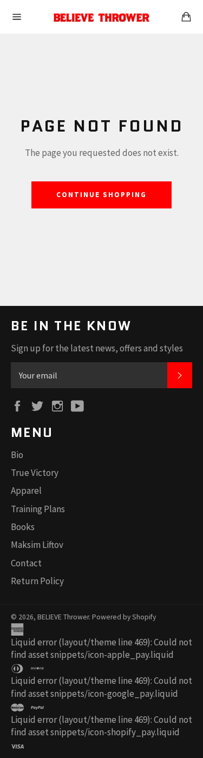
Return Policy (37, 581)
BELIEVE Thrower (63, 617)
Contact (26, 563)
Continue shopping (101, 194)
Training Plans (38, 509)
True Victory (34, 473)
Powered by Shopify (124, 617)
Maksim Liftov (37, 545)
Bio (17, 455)
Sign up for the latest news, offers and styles (97, 348)
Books (23, 527)
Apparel (26, 490)
